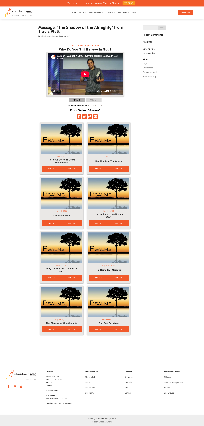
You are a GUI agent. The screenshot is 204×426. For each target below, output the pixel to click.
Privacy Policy (109, 418)
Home (74, 12)
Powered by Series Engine (123, 342)
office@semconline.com (50, 36)
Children (167, 377)
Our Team (89, 393)
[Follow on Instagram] (21, 386)
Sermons (128, 377)
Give (134, 12)
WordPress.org (149, 76)
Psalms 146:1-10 (95, 105)
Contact (128, 393)
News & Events (95, 12)
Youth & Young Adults (173, 382)
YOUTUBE (128, 3)
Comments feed (150, 72)
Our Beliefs (90, 387)
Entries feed (148, 68)
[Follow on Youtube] (14, 386)
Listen (94, 100)
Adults (167, 387)
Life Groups (169, 393)
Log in (145, 63)
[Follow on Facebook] (8, 386)
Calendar (128, 382)
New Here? (185, 12)
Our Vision (89, 382)
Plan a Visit (90, 377)
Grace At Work (105, 422)
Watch (77, 100)
